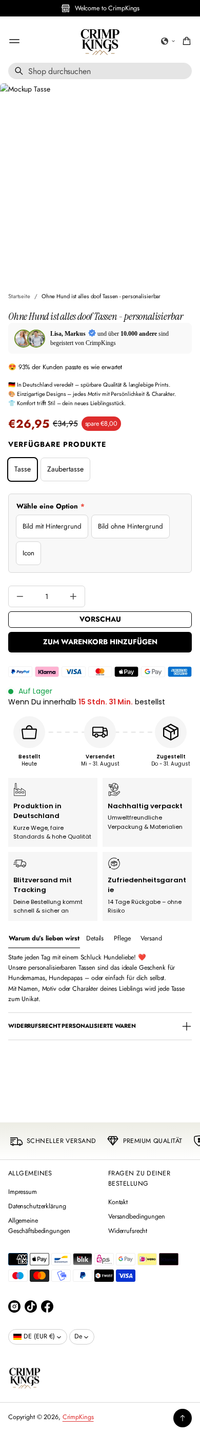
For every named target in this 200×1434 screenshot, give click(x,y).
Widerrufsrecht (127, 1231)
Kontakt (118, 1202)
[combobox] (100, 71)
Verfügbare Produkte (57, 444)
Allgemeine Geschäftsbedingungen (39, 1226)
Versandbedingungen (136, 1216)
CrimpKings (78, 1417)
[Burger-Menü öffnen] (14, 41)
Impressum (22, 1191)
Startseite (19, 296)
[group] (44, 938)
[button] (168, 41)
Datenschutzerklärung (37, 1206)
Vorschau (100, 619)
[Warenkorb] (185, 41)
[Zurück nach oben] (182, 1418)
